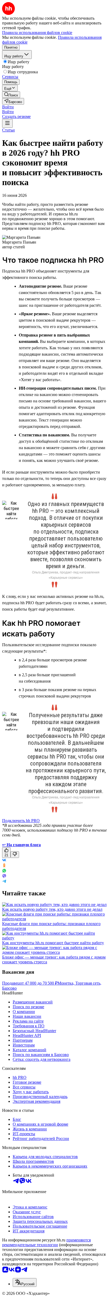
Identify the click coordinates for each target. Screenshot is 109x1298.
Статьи (8, 130)
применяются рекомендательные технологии (46, 1242)
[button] (8, 107)
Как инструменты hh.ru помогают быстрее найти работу (53, 942)
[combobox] (25, 1282)
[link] (11, 94)
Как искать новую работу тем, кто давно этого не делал (52, 909)
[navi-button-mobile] (7, 123)
